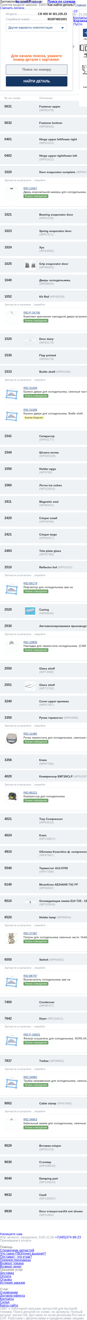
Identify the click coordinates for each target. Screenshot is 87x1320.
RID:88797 (30, 975)
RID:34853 (30, 1119)
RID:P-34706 (31, 312)
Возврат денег (11, 1266)
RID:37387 (30, 933)
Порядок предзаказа (15, 1260)
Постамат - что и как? (16, 1256)
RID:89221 (30, 792)
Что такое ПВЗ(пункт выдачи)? (23, 1253)
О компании (9, 1292)
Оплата (5, 1276)
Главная (80, 4)
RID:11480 (30, 733)
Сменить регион (12, 8)
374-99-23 (68, 1237)
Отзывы (6, 1279)
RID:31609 (30, 388)
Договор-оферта (12, 1295)
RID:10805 (30, 642)
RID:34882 (30, 1077)
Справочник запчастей (17, 1250)
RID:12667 (30, 188)
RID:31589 (30, 409)
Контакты (80, 17)
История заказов (12, 1282)
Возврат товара (12, 1263)
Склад (4, 1302)
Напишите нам (11, 1234)
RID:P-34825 (31, 1034)
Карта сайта (9, 1305)
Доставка (7, 1273)
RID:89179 (30, 583)
